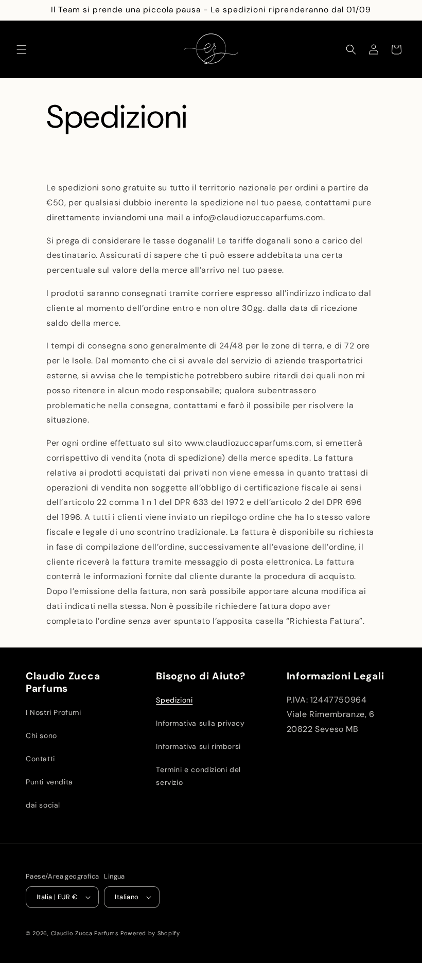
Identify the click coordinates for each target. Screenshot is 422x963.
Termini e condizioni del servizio (198, 776)
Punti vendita (49, 781)
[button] (21, 49)
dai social (43, 805)
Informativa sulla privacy (200, 723)
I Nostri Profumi (53, 712)
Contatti (40, 758)
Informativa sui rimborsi (198, 746)
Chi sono (41, 735)
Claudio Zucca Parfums (85, 933)
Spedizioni (174, 700)
